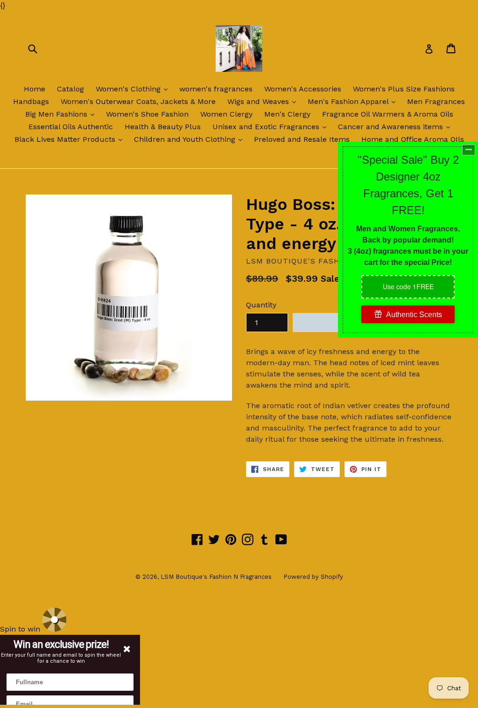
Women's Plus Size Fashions (404, 88)
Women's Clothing (134, 88)
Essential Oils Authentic (70, 126)
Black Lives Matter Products (70, 139)
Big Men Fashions (62, 113)
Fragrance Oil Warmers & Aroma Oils (387, 114)
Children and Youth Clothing (190, 139)
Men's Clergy (287, 114)
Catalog (70, 88)
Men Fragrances (436, 101)
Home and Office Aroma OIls (412, 139)
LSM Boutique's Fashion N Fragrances (216, 576)
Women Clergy (226, 114)
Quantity (261, 304)
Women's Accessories (302, 88)
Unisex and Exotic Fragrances (271, 126)
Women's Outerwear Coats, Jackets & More (138, 101)
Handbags (31, 101)
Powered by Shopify (313, 576)
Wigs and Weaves (264, 101)
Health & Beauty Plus (163, 126)
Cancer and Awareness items (396, 126)
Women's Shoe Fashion (147, 114)
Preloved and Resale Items (302, 139)
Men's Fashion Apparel (354, 101)
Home (34, 88)
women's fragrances (216, 88)
